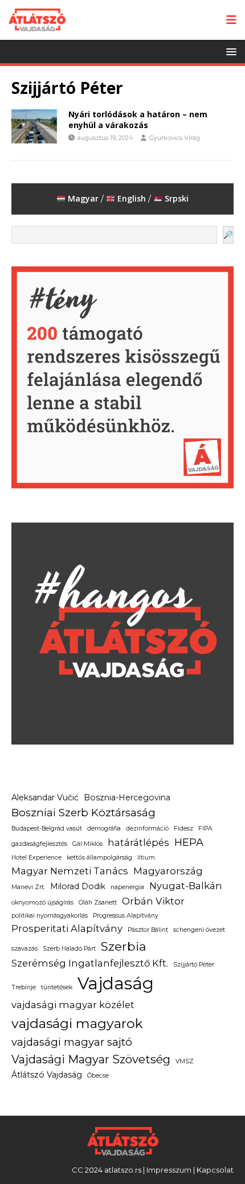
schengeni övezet (199, 930)
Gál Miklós (87, 844)
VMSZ (184, 1061)
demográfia (104, 828)
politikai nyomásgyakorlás (49, 915)
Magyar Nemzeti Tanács (69, 871)
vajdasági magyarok (77, 1023)
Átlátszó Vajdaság (46, 1075)
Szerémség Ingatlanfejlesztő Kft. (89, 963)
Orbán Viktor (153, 901)
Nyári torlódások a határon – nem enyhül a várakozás (137, 119)
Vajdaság (115, 983)
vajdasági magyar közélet (72, 1004)
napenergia (127, 887)
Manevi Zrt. (28, 887)
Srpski (177, 198)
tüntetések (56, 987)
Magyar (82, 198)
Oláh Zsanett (98, 902)
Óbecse (98, 1075)
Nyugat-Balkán (185, 885)
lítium (146, 857)
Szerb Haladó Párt (69, 948)
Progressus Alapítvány (125, 915)
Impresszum (168, 1169)
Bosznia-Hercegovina (127, 797)
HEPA (188, 842)
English (131, 198)
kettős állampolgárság (99, 857)
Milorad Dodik (77, 886)
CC (77, 1169)
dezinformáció (147, 828)
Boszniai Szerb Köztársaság (83, 812)
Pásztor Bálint (148, 930)
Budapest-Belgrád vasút (46, 828)
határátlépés (138, 842)
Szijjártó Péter (193, 964)
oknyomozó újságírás (42, 902)
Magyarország (168, 871)
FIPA (205, 828)
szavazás (24, 948)
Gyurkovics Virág (174, 138)
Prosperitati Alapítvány (66, 928)
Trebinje (23, 987)
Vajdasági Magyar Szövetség (90, 1059)
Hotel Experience (36, 857)
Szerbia (123, 946)
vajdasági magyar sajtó (71, 1042)
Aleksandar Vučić (45, 797)
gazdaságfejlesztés (39, 844)
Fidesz (183, 828)
